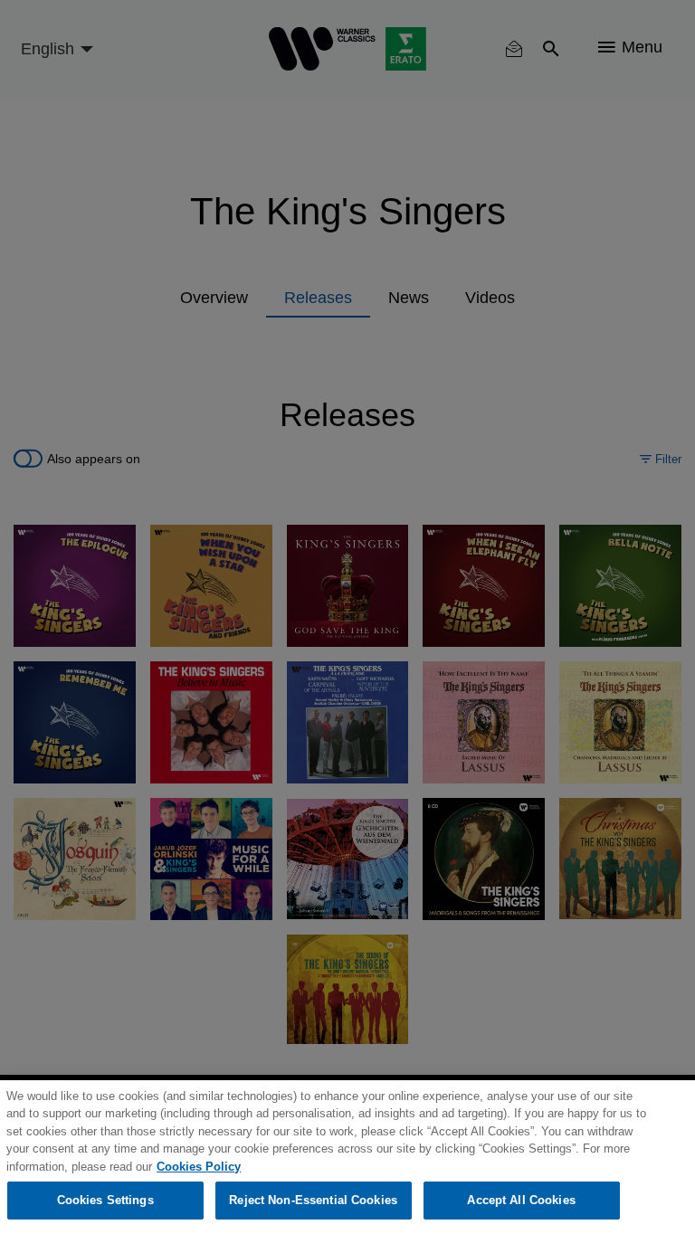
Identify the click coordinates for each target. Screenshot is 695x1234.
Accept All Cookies (521, 1200)
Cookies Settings (105, 1200)
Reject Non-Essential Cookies (313, 1200)
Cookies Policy (199, 1166)
